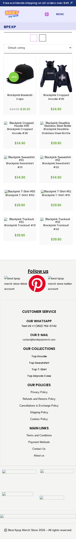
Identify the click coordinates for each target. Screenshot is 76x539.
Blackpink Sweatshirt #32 (56, 165)
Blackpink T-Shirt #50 (19, 195)
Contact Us (39, 448)
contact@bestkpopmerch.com (39, 339)
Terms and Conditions (39, 435)
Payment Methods (39, 442)
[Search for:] (67, 14)
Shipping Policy (39, 412)
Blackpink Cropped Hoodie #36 (20, 131)
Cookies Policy (39, 419)
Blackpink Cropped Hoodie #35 (56, 97)
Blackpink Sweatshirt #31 (20, 165)
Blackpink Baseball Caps (19, 97)
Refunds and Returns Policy (39, 398)
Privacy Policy (39, 392)
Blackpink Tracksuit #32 (56, 227)
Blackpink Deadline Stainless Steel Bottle (56, 131)
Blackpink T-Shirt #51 (56, 195)
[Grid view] (33, 37)
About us (39, 455)
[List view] (42, 37)
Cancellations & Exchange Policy (39, 405)
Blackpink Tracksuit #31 (20, 225)
